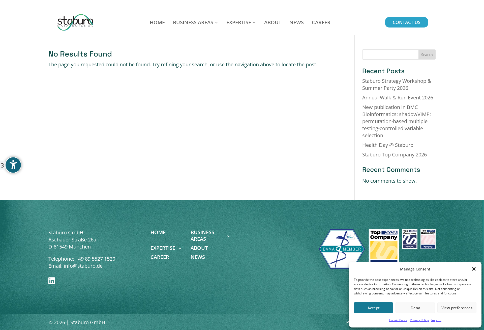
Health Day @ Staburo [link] (387, 145)
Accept (374, 307)
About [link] (272, 23)
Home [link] (157, 23)
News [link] (296, 23)
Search (427, 54)
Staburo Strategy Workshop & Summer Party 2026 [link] (396, 84)
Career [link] (321, 23)
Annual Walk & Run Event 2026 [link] (397, 97)
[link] (75, 22)
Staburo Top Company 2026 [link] (394, 154)
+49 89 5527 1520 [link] (95, 258)
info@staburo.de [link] (83, 265)
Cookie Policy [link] (398, 320)
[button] (473, 268)
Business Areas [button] (193, 23)
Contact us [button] (406, 22)
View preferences (456, 307)
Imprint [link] (436, 320)
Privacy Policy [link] (419, 320)
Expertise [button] (238, 23)
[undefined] (13, 165)
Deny (415, 307)
